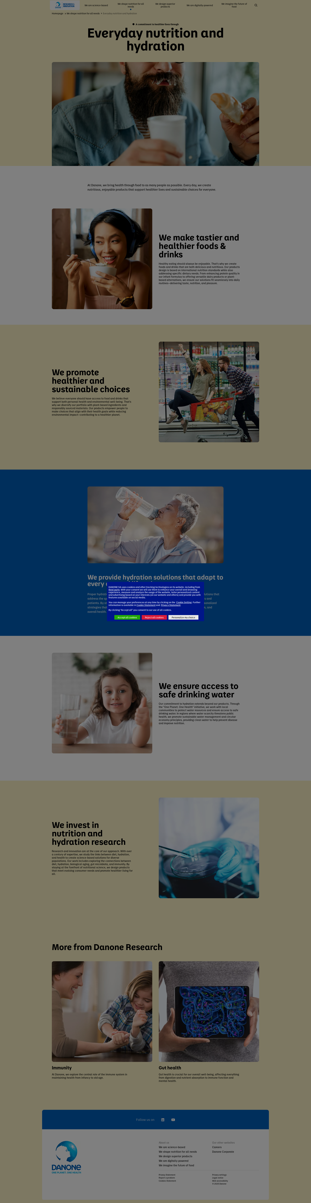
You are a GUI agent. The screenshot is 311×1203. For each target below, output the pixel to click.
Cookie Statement (146, 605)
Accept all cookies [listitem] (127, 617)
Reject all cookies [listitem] (154, 617)
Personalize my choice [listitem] (183, 617)
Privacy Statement (170, 605)
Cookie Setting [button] (184, 602)
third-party (114, 589)
